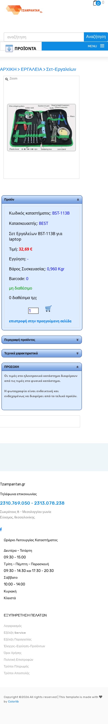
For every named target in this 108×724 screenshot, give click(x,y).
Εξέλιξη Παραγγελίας (18, 639)
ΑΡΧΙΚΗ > (10, 69)
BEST (43, 223)
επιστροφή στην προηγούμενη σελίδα (40, 321)
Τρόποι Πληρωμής (16, 666)
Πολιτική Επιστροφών (18, 659)
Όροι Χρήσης (13, 653)
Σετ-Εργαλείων (61, 69)
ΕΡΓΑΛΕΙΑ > (33, 69)
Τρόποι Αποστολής (17, 673)
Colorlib (13, 701)
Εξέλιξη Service (15, 632)
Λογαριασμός (13, 626)
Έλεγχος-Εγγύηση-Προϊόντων (24, 646)
